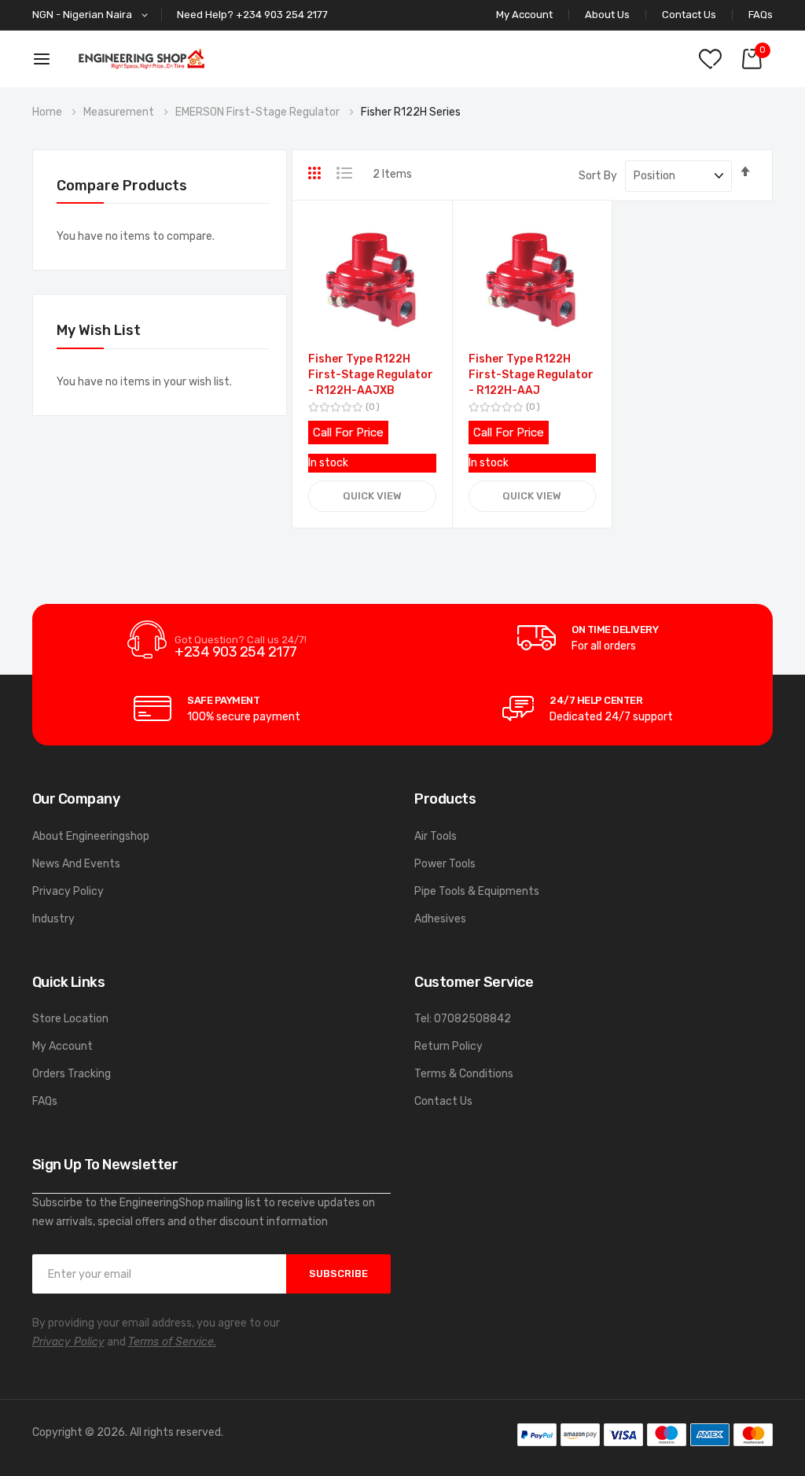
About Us (607, 14)
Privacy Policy (68, 891)
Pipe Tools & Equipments (476, 891)
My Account (62, 1046)
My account (524, 14)
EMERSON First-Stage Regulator (258, 112)
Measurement (119, 112)
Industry (53, 919)
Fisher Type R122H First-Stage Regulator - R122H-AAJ (531, 374)
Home (48, 112)
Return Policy (448, 1046)
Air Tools (435, 836)
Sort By (598, 175)
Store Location (70, 1018)
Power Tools (445, 864)
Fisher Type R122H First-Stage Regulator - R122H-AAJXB (370, 374)
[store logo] (141, 58)
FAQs (760, 14)
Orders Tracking (71, 1073)
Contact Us (689, 14)
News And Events (76, 864)
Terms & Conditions (463, 1073)
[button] (92, 15)
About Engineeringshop (90, 836)
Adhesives (440, 919)
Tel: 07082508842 (462, 1018)
